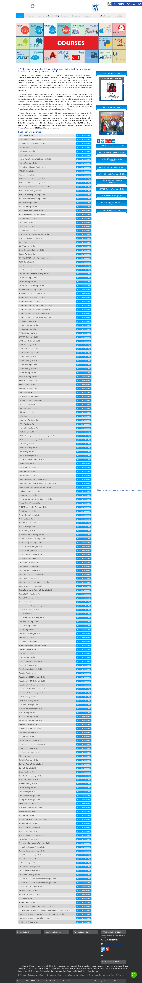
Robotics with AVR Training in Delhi (54, 685)
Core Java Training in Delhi (54, 456)
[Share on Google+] (106, 141)
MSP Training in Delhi (54, 519)
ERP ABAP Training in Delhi (54, 321)
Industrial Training (44, 16)
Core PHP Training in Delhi (54, 641)
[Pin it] (110, 141)
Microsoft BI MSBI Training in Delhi (54, 535)
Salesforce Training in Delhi (54, 724)
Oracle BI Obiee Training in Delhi (54, 570)
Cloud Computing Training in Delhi (54, 250)
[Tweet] (102, 141)
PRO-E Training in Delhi (54, 626)
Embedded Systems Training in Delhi (54, 297)
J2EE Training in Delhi (54, 444)
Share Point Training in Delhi (54, 748)
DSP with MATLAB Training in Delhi (54, 285)
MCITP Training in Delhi (54, 523)
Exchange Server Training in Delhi (54, 400)
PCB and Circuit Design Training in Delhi (54, 606)
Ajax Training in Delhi (54, 155)
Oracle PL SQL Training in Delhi (54, 594)
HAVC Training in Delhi (54, 416)
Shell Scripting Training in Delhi (54, 752)
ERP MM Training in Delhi (54, 361)
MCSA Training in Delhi (54, 527)
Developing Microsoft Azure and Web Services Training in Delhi (54, 914)
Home (20, 16)
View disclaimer (119, 981)
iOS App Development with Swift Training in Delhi (54, 436)
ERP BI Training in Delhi (54, 329)
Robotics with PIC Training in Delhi (54, 693)
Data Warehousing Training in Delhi (54, 270)
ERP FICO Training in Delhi (54, 349)
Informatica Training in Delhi (54, 428)
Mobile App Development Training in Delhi (54, 843)
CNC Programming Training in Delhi (54, 238)
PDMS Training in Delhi (54, 863)
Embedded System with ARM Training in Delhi (54, 309)
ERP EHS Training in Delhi (54, 345)
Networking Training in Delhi (54, 562)
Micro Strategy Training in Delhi (54, 542)
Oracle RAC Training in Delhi (54, 598)
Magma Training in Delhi (54, 495)
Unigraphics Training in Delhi (54, 795)
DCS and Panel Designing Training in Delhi (54, 274)
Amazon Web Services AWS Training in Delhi (54, 159)
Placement (76, 16)
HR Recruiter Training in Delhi (54, 875)
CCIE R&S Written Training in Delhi (54, 886)
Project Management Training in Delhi (54, 645)
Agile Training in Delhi (54, 151)
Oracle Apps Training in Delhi (54, 566)
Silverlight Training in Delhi (54, 756)
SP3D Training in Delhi (54, 713)
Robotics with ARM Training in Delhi (54, 681)
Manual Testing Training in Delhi (54, 503)
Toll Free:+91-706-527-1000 (127, 3)
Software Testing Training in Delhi (54, 764)
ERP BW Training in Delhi (54, 333)
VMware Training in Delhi (54, 823)
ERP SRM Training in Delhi (54, 388)
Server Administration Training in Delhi (54, 744)
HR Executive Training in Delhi (54, 867)
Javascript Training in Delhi (54, 448)
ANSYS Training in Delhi (54, 171)
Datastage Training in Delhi (54, 266)
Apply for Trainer (75, 8)
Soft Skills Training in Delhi (54, 760)
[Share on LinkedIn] (113, 141)
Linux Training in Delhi (54, 471)
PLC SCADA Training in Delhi (54, 610)
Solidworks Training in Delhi (54, 701)
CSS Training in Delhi (54, 262)
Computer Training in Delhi (54, 859)
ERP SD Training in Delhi (54, 384)
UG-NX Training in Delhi (54, 788)
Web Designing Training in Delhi (54, 827)
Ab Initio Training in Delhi (54, 147)
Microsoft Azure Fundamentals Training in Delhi (54, 906)
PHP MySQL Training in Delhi (54, 633)
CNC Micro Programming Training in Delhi (54, 234)
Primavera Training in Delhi (54, 622)
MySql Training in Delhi (54, 558)
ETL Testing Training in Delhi (54, 396)
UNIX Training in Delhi (54, 792)
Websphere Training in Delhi (54, 831)
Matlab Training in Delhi (54, 511)
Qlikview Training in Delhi (54, 649)
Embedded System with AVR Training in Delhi (54, 313)
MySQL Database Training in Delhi (54, 554)
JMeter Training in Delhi (54, 463)
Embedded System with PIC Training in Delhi (54, 317)
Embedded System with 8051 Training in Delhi (54, 305)
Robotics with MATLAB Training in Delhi (54, 689)
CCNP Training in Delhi (54, 246)
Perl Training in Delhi (54, 629)
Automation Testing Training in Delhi (54, 214)
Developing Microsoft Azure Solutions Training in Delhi (54, 918)
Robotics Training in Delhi (54, 673)
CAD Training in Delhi (54, 222)
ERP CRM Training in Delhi (54, 337)
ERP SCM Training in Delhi (54, 380)
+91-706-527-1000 (116, 9)
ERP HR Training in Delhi (54, 357)
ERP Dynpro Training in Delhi (54, 341)
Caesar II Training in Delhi (54, 230)
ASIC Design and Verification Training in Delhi (54, 187)
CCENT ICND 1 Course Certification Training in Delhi (54, 879)
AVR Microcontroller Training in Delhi (54, 199)
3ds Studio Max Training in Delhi (54, 139)
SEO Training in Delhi (54, 736)
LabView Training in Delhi (54, 475)
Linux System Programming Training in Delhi (54, 487)
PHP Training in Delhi (54, 637)
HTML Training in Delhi (54, 424)
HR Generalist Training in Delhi (54, 871)
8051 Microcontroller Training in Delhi (54, 293)
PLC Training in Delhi (54, 614)
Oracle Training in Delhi (54, 602)
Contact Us (118, 16)
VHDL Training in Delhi (54, 803)
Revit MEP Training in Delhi (54, 665)
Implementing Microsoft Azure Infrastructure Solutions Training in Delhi (54, 910)
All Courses (30, 16)
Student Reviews (89, 16)
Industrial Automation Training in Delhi (54, 847)
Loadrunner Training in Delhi (54, 491)
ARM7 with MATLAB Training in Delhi (54, 183)
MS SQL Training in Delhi (54, 550)
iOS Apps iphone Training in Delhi (54, 440)
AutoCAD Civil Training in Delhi (54, 191)
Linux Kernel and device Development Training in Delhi (54, 483)
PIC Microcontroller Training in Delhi (54, 618)
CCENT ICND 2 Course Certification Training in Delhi (54, 883)
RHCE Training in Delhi (54, 657)
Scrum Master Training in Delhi (54, 728)
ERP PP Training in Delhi (54, 369)
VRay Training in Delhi (54, 811)
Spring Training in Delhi (54, 768)
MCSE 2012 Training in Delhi (54, 922)
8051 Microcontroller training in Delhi (54, 143)
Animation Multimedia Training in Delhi (54, 167)
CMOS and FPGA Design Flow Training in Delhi (54, 258)
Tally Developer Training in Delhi (54, 776)
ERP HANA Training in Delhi (54, 353)
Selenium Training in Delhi (54, 732)
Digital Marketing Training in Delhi (54, 740)
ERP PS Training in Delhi (54, 373)
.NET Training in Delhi (54, 135)
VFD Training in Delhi (54, 815)
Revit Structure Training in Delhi (54, 669)
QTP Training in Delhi (54, 653)
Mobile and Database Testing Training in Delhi (54, 499)
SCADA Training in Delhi (54, 697)
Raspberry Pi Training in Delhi (54, 894)
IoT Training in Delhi (54, 898)
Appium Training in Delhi (54, 175)
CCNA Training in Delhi (54, 242)
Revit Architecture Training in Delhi (54, 661)
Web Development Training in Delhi (54, 835)
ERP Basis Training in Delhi (54, 325)
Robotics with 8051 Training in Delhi (54, 677)
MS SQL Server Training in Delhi (54, 546)
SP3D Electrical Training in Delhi (54, 709)
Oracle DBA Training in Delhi (54, 578)
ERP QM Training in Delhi (54, 376)
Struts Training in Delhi (54, 772)
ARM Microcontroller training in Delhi (54, 179)
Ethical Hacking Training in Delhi (54, 855)
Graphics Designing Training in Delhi (54, 851)
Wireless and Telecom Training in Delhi (54, 819)
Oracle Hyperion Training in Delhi (54, 586)
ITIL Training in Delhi (54, 432)
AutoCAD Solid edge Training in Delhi (54, 195)
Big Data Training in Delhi (54, 218)
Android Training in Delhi (54, 163)
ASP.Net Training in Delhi (54, 203)
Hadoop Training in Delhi (54, 404)
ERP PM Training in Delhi (54, 365)
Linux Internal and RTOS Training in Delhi (54, 479)
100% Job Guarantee (61, 16)
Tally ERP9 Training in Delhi (54, 780)
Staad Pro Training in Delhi (54, 716)
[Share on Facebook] (98, 141)
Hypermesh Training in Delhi (54, 420)
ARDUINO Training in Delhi (54, 890)
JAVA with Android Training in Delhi (54, 460)
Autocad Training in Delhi (54, 206)
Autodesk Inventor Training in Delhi (54, 210)
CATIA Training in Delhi (54, 226)
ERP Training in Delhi (54, 392)
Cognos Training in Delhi (54, 254)
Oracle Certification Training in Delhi (54, 574)
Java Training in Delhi (54, 452)
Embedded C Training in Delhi (54, 301)
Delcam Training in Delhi (54, 278)
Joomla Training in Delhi (54, 467)
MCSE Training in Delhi (54, 531)
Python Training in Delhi (54, 902)
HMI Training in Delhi (54, 412)
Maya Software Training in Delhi (54, 515)
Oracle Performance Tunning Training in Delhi (54, 590)
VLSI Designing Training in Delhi (54, 807)
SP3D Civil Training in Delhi (54, 705)
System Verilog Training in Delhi (54, 720)
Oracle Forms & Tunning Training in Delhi (54, 582)
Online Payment (104, 16)
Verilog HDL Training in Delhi (54, 799)
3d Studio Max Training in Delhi (54, 289)
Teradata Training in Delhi (54, 784)
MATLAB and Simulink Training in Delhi (54, 507)
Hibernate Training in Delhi (54, 408)
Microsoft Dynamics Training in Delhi (54, 539)
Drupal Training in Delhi (54, 282)
